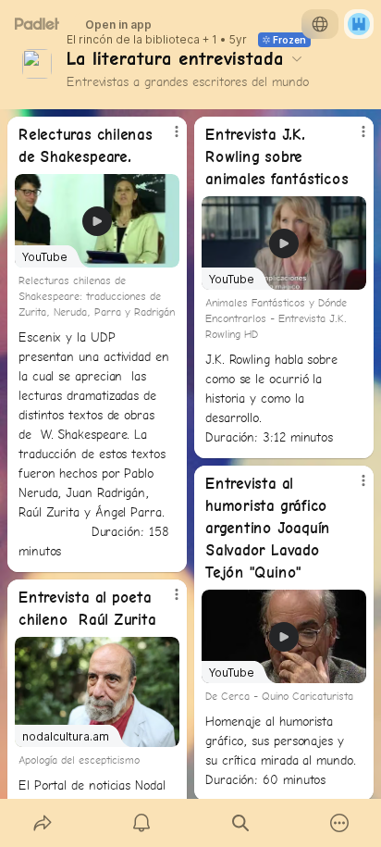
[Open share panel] (42, 822)
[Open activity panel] (141, 822)
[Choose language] (319, 24)
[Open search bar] (240, 823)
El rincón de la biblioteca (133, 39)
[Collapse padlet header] (296, 58)
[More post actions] (164, 138)
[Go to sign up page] (359, 24)
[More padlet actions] (339, 822)
